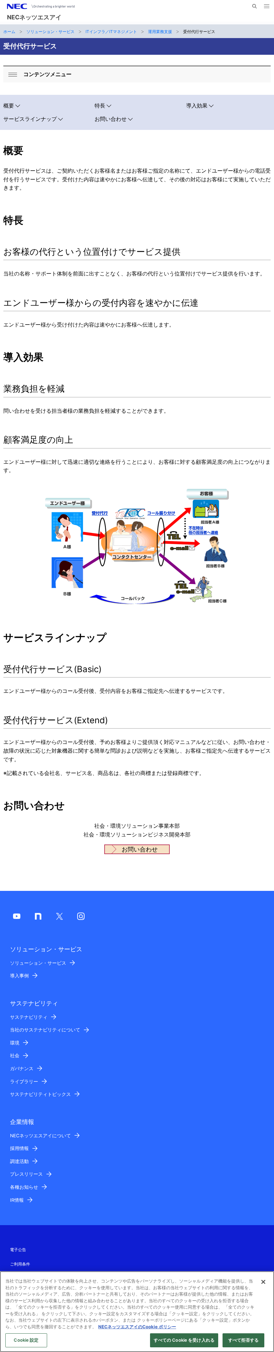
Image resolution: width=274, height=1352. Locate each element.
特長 (100, 106)
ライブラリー (24, 1081)
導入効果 (197, 106)
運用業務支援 (160, 31)
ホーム (9, 31)
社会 (14, 1055)
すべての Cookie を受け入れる (184, 1340)
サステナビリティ (28, 1017)
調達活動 (19, 1161)
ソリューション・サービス (50, 31)
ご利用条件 (20, 1264)
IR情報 (17, 1200)
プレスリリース (26, 1174)
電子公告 (18, 1249)
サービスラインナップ (30, 119)
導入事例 (19, 975)
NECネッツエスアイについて (40, 1135)
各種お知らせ (24, 1187)
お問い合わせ (111, 119)
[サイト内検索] (254, 6)
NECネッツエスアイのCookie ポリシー (137, 1326)
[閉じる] (263, 1282)
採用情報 (19, 1148)
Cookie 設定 (26, 1340)
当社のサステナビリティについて (45, 1029)
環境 (14, 1042)
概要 (8, 106)
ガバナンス (21, 1068)
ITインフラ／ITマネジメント (111, 31)
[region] (137, 1311)
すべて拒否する (243, 1340)
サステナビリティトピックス (40, 1094)
